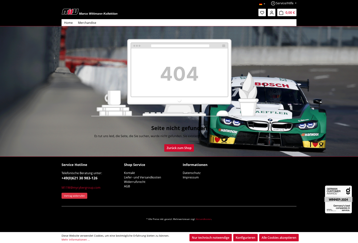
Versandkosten (203, 219)
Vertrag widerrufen (74, 195)
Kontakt (129, 173)
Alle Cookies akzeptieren (279, 238)
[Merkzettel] (262, 12)
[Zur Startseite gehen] (89, 12)
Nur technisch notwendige (210, 238)
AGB (127, 186)
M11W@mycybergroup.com (81, 188)
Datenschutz (191, 173)
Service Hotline (74, 164)
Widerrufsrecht (134, 182)
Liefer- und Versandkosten (142, 177)
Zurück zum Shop (179, 148)
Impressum (191, 177)
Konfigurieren (245, 238)
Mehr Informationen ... (76, 239)
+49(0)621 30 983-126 (80, 178)
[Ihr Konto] (271, 12)
